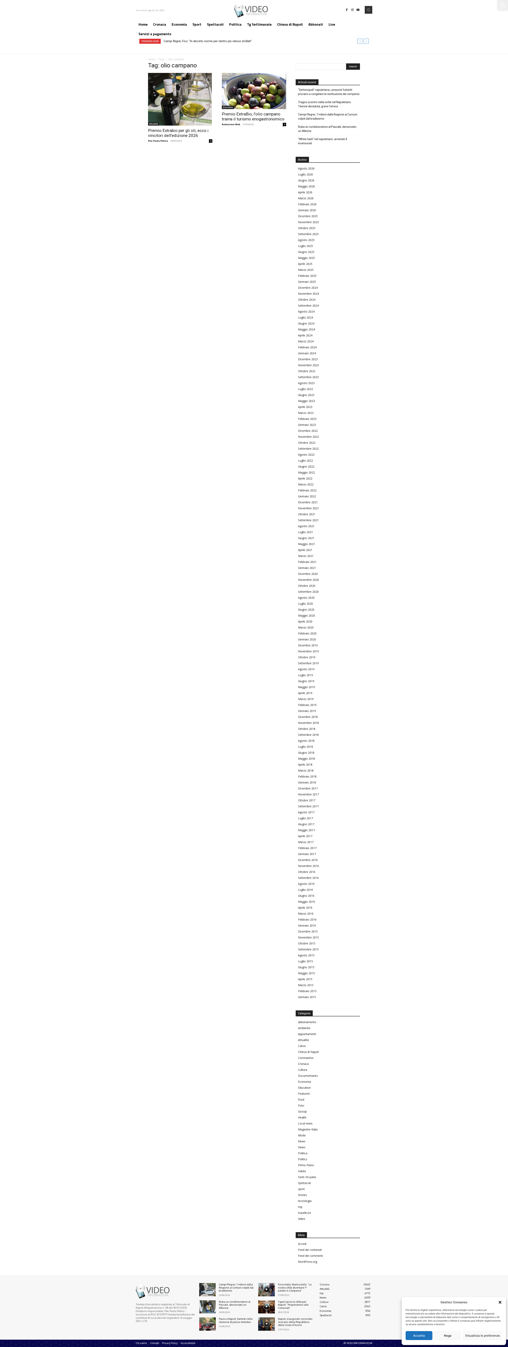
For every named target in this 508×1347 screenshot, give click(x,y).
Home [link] (151, 59)
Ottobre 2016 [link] (306, 872)
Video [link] (301, 1219)
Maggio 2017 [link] (306, 830)
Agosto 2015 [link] (306, 955)
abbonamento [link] (307, 1022)
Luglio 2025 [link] (305, 246)
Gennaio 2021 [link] (307, 568)
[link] (503, 5)
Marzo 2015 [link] (306, 985)
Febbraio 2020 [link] (307, 633)
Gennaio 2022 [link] (307, 496)
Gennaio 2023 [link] (307, 425)
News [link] (301, 1141)
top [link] (300, 1207)
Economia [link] (228, 107)
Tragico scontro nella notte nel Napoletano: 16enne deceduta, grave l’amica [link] (324, 104)
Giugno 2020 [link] (306, 609)
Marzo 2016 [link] (306, 913)
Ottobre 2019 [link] (306, 657)
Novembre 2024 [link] (308, 293)
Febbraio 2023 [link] (307, 419)
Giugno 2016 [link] (306, 896)
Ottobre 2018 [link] (306, 729)
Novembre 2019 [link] (308, 651)
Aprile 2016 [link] (305, 907)
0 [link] (210, 140)
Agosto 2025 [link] (306, 240)
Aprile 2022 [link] (305, 478)
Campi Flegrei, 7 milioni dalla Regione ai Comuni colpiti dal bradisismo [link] (327, 116)
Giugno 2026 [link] (306, 180)
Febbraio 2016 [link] (307, 919)
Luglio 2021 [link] (305, 532)
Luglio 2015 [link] (305, 961)
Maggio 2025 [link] (306, 258)
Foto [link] (301, 1105)
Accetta (419, 1335)
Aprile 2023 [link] (305, 407)
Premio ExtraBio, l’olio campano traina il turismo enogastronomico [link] (253, 116)
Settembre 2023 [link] (308, 377)
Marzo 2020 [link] (306, 627)
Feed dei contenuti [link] (310, 1250)
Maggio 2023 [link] (306, 401)
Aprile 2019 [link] (305, 693)
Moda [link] (302, 1135)
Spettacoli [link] (304, 1183)
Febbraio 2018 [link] (307, 776)
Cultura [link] (302, 1070)
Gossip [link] (302, 1111)
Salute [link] (302, 1171)
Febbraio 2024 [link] (307, 347)
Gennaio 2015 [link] (307, 997)
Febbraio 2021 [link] (307, 562)
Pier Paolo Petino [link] (158, 140)
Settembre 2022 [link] (308, 448)
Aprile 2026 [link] (305, 192)
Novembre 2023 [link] (308, 365)
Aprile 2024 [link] (305, 335)
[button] (500, 1302)
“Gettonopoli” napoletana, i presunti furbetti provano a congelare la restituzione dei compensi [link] (328, 92)
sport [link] (301, 1189)
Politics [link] (302, 1159)
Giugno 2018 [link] (306, 752)
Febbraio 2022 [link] (307, 490)
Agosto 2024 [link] (306, 311)
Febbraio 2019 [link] (307, 705)
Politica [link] (302, 1153)
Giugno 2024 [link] (306, 323)
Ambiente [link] (304, 1028)
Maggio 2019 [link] (306, 687)
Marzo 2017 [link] (306, 842)
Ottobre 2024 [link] (306, 299)
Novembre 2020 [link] (308, 580)
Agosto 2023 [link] (306, 383)
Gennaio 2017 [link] (307, 854)
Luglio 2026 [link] (305, 174)
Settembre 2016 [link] (308, 878)
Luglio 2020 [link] (305, 603)
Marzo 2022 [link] (306, 484)
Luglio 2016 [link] (305, 890)
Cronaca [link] (303, 1064)
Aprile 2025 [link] (305, 264)
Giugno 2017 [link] (306, 824)
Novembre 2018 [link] (308, 723)
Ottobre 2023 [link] (306, 371)
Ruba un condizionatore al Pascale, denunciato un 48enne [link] (327, 129)
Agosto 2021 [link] (306, 526)
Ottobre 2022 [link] (306, 442)
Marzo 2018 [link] (306, 770)
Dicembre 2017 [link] (308, 788)
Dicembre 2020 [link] (308, 574)
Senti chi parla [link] (307, 1177)
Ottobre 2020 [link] (306, 586)
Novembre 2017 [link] (308, 794)
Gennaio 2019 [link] (307, 711)
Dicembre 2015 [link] (308, 931)
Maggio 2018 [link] (306, 758)
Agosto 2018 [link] (306, 741)
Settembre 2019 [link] (308, 663)
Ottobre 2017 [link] (306, 800)
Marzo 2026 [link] (306, 198)
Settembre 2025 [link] (308, 234)
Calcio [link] (302, 1046)
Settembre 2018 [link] (308, 735)
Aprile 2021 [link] (305, 550)
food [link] (301, 1099)
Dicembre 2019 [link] (308, 645)
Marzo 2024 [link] (306, 341)
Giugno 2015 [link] (306, 967)
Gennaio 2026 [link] (307, 210)
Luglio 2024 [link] (305, 317)
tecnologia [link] (305, 1201)
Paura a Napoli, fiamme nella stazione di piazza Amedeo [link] (236, 1320)
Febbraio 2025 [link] (307, 276)
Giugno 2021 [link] (306, 538)
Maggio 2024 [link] (306, 329)
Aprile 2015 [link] (305, 979)
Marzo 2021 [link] (306, 556)
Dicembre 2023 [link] (308, 359)
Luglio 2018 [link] (305, 747)
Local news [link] (305, 1123)
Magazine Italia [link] (308, 1129)
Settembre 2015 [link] (308, 949)
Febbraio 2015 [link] (307, 991)
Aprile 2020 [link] (305, 621)
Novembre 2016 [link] (308, 866)
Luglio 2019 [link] (305, 675)
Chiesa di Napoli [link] (308, 1052)
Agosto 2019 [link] (306, 669)
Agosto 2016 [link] (306, 884)
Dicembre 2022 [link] (308, 431)
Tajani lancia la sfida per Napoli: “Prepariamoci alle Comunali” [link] (293, 1304)
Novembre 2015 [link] (308, 937)
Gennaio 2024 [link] (307, 353)
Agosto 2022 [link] (306, 454)
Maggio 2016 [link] (306, 901)
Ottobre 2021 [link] (306, 514)
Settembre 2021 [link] (308, 520)
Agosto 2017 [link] (306, 812)
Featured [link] (304, 1093)
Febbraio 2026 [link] (307, 204)
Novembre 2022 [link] (308, 437)
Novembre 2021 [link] (308, 508)
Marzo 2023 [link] (306, 413)
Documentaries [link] (308, 1076)
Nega (447, 1335)
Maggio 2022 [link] (306, 472)
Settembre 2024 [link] (308, 305)
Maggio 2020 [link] (306, 615)
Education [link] (304, 1087)
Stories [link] (302, 1195)
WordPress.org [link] (307, 1262)
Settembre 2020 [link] (308, 592)
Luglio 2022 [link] (305, 460)
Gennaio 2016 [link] (307, 925)
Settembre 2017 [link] (308, 806)
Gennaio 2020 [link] (307, 639)
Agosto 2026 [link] (306, 168)
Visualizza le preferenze (482, 1335)
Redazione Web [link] (231, 124)
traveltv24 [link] (304, 1213)
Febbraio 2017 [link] (307, 848)
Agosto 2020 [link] (306, 597)
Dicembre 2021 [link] (308, 502)
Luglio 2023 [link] (305, 389)
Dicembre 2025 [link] (308, 216)
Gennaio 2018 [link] (307, 782)
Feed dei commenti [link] (310, 1256)
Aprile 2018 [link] (305, 764)
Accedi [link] (302, 1244)
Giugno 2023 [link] (306, 395)
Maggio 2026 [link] (306, 186)
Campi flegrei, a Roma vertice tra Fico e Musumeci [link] (196, 41)
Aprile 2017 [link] (305, 836)
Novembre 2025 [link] (308, 222)
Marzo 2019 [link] (306, 699)
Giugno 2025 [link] (306, 252)
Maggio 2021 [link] (306, 544)
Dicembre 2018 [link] (308, 717)
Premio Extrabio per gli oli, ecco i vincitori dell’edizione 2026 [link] (178, 133)
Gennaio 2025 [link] (307, 282)
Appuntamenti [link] (307, 1034)
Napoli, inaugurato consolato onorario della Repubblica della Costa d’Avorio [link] (295, 1322)
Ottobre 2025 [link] (306, 228)
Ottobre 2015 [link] (306, 943)
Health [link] (302, 1117)
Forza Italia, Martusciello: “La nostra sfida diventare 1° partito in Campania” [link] (295, 1287)
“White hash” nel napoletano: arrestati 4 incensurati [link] (322, 141)
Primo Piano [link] (306, 1165)
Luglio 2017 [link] (305, 818)
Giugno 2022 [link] (306, 466)
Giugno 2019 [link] (306, 681)
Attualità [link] (153, 123)
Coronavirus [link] (306, 1058)
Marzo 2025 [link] (306, 270)
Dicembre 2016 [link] (308, 860)
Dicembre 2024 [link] (308, 288)
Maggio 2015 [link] (306, 973)
